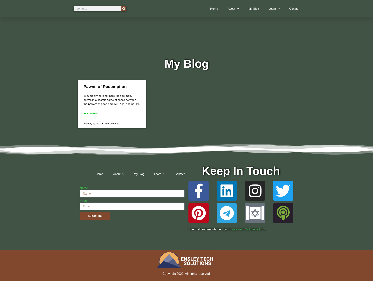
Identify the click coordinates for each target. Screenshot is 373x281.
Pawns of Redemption (105, 86)
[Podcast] (283, 213)
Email (84, 201)
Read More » (91, 113)
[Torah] (255, 213)
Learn (272, 8)
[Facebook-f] (198, 191)
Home (214, 8)
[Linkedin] (227, 191)
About (231, 8)
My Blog (253, 8)
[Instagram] (255, 191)
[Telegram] (227, 213)
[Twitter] (283, 191)
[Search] (123, 8)
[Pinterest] (198, 213)
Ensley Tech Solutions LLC (246, 229)
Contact (294, 8)
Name (84, 188)
